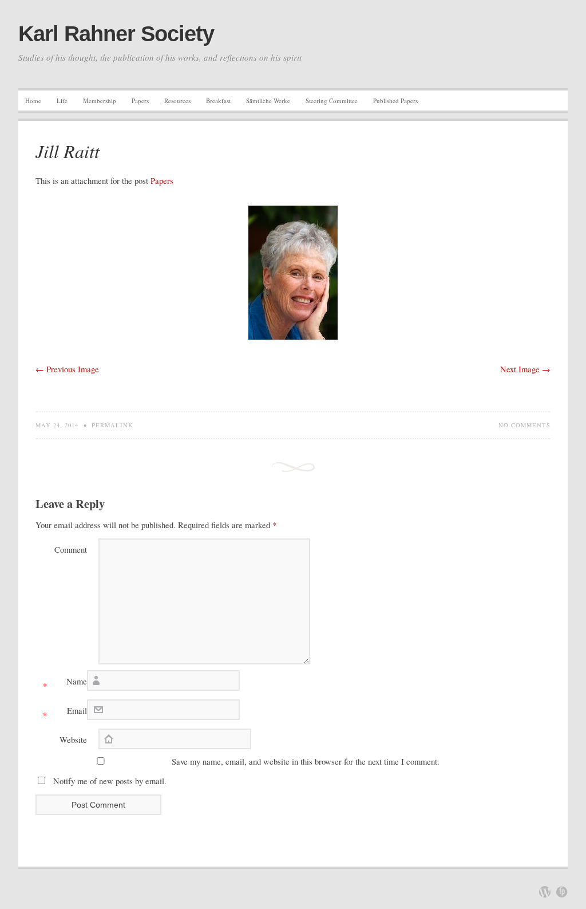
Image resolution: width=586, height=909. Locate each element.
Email (65, 713)
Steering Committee (332, 100)
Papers (140, 100)
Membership (99, 100)
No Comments (524, 425)
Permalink (112, 425)
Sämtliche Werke (268, 100)
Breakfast (218, 100)
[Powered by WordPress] (545, 892)
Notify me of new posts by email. (110, 781)
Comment (70, 549)
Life (62, 100)
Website (73, 739)
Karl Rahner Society (116, 34)
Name (65, 683)
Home (33, 100)
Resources (177, 100)
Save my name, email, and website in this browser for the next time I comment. (306, 761)
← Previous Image (67, 369)
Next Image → (525, 369)
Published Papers (395, 100)
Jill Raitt (67, 151)
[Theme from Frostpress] (562, 892)
